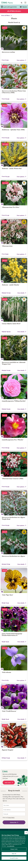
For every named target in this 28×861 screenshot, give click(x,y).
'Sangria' (7, 750)
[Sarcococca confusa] (14, 37)
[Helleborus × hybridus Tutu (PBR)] (14, 115)
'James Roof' (11, 323)
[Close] (26, 832)
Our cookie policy (10, 846)
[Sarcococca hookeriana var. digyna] (14, 541)
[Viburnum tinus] (14, 231)
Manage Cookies (14, 849)
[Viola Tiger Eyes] (14, 580)
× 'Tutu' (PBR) (13, 130)
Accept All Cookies (14, 858)
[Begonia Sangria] (14, 735)
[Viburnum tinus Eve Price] (14, 192)
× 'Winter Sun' (12, 168)
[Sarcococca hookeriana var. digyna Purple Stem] (14, 502)
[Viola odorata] (14, 657)
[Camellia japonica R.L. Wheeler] (14, 425)
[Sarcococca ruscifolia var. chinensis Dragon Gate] (14, 347)
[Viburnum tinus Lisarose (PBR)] (14, 464)
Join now (8, 783)
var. (13, 556)
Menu (25, 2)
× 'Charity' (10, 285)
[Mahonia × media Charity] (14, 270)
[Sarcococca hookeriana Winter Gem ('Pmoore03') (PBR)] (14, 76)
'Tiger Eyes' (7, 595)
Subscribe (13, 822)
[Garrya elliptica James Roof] (14, 309)
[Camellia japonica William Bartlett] (14, 386)
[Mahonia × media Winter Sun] (14, 154)
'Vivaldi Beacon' (9, 711)
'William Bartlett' (14, 401)
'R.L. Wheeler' (12, 440)
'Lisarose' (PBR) (12, 478)
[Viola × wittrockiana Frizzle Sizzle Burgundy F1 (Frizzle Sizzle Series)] (14, 619)
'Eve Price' (10, 207)
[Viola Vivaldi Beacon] (14, 696)
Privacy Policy (10, 817)
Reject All (14, 853)
